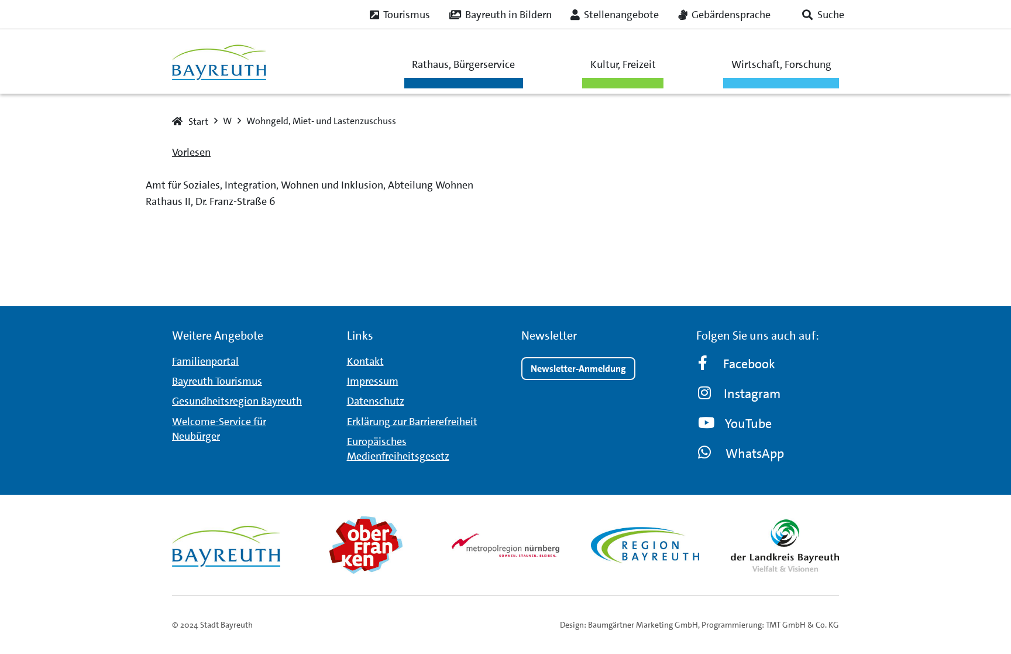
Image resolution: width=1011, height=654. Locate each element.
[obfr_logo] (366, 545)
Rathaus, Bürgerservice (463, 64)
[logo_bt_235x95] (219, 62)
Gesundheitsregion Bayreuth (237, 401)
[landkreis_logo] (785, 545)
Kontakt (365, 361)
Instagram (752, 393)
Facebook (749, 363)
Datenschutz (375, 401)
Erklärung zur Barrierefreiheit (412, 422)
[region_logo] (645, 545)
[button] (823, 14)
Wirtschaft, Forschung (781, 64)
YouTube (748, 423)
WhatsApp (754, 453)
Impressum (372, 381)
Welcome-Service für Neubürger (219, 429)
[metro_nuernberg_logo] (506, 544)
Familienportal (205, 361)
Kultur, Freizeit (623, 64)
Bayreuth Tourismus (217, 381)
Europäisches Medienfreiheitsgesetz (398, 448)
